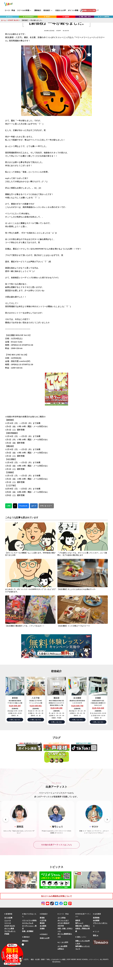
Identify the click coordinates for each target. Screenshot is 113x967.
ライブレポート (10, 931)
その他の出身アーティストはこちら (56, 845)
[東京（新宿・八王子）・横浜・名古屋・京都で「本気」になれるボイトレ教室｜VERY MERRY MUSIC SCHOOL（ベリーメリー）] (8, 4)
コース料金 (62, 918)
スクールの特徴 (23, 10)
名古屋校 (43, 926)
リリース (7, 923)
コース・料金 (10, 10)
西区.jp (95, 935)
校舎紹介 (46, 10)
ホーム (3, 20)
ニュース (7, 920)
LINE (8, 506)
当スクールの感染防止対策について (56, 896)
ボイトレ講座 (9, 928)
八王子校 (43, 920)
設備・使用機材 (27, 931)
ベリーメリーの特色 (29, 920)
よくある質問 (62, 946)
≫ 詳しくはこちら (15, 719)
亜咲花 (77, 920)
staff (58, 30)
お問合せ (61, 949)
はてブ (33, 506)
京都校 (42, 928)
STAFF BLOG (13, 20)
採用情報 (96, 918)
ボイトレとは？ (63, 920)
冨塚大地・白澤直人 (82, 926)
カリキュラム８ (27, 923)
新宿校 (42, 918)
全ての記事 (8, 918)
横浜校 (42, 923)
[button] (5, 819)
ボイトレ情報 (73, 10)
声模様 (6, 934)
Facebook (23, 506)
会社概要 (96, 920)
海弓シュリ (79, 923)
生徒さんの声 (60, 10)
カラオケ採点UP (63, 923)
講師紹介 (37, 10)
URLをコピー (46, 506)
